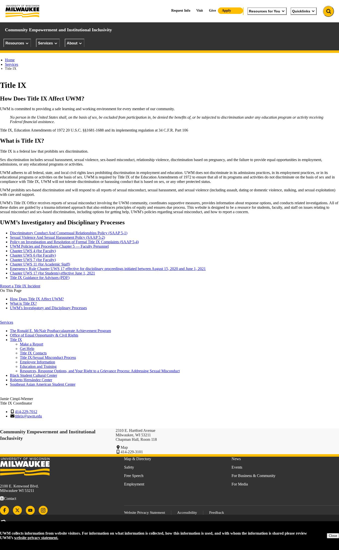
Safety (129, 467)
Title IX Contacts (33, 353)
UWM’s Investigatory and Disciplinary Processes (48, 308)
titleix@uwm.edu (28, 416)
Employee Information (37, 362)
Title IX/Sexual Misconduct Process (48, 357)
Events (237, 467)
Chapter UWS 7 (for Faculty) (33, 260)
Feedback (216, 513)
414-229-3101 (132, 452)
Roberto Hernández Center (31, 380)
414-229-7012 (26, 412)
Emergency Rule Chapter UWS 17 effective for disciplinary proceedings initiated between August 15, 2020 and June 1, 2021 (108, 269)
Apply (226, 10)
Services (45, 43)
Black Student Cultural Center (33, 375)
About (72, 43)
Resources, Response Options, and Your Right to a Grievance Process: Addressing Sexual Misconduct (100, 371)
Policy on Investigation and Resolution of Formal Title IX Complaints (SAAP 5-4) (74, 242)
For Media (240, 484)
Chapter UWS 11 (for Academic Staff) (40, 264)
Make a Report (31, 344)
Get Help (27, 348)
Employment (134, 484)
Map (124, 447)
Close (333, 536)
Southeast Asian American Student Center (42, 384)
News (236, 459)
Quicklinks (301, 11)
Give (212, 10)
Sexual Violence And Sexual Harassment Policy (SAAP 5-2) (57, 237)
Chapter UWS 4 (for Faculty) (33, 251)
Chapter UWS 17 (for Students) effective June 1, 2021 (52, 273)
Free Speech (133, 476)
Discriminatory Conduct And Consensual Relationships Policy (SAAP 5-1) (68, 233)
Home (10, 60)
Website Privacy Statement (144, 513)
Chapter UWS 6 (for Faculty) (33, 255)
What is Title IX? (23, 303)
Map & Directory (137, 459)
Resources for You (264, 11)
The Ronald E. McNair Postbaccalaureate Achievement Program (60, 331)
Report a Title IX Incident (20, 286)
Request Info (180, 10)
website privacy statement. (36, 538)
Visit (199, 10)
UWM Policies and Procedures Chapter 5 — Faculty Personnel (59, 246)
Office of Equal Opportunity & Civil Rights (44, 335)
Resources (14, 43)
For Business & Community (253, 476)
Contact (10, 498)
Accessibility (187, 513)
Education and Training (38, 366)
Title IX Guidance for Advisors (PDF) (39, 277)
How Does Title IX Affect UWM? (37, 299)
